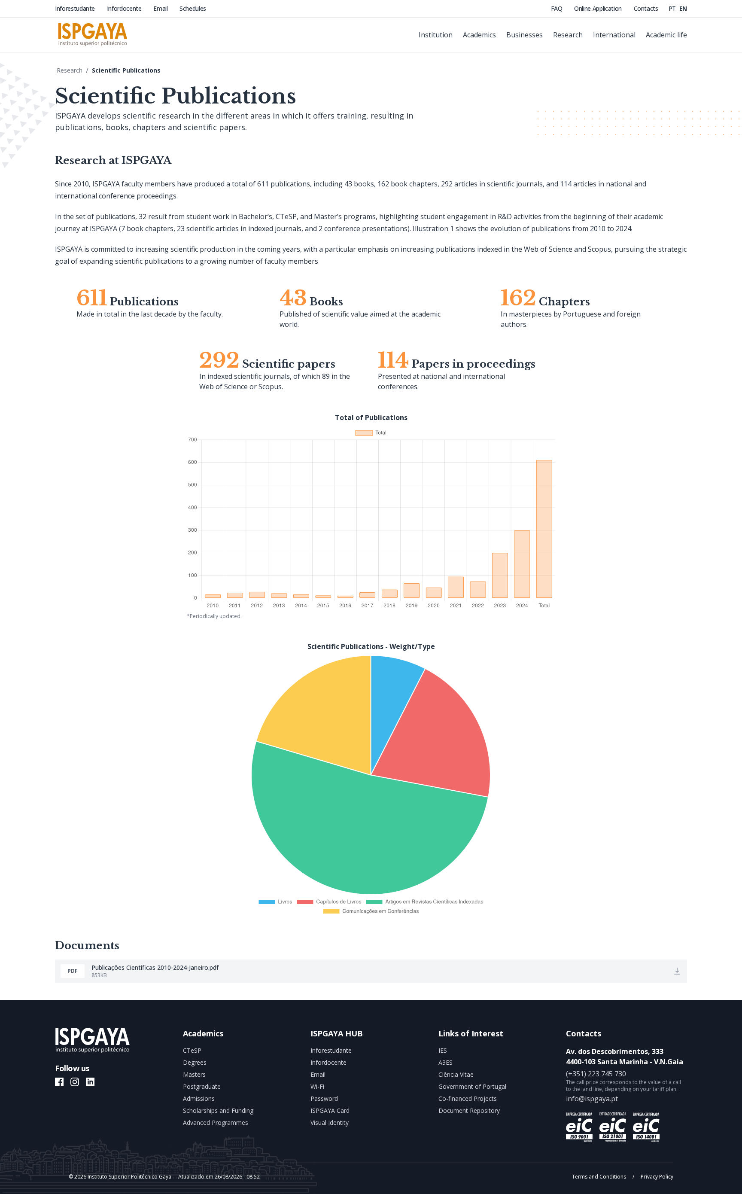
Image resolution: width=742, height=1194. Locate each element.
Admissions (199, 1098)
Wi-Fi (317, 1086)
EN (683, 8)
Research (69, 70)
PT (673, 8)
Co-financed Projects (467, 1098)
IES (442, 1050)
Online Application (598, 8)
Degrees (195, 1062)
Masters (194, 1074)
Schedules (192, 8)
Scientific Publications (126, 70)
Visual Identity (329, 1122)
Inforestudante (76, 8)
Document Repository (469, 1110)
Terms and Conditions (599, 1176)
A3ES (445, 1062)
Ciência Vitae (456, 1074)
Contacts (646, 8)
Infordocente (125, 8)
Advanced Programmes (215, 1122)
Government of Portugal (472, 1086)
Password (324, 1098)
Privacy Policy (656, 1176)
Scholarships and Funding (218, 1110)
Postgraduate (202, 1086)
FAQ (557, 8)
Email (161, 8)
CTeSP (192, 1050)
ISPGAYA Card (330, 1110)
